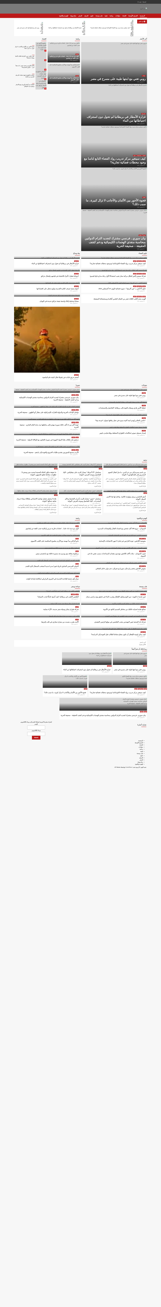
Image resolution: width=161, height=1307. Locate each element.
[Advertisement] (110, 798)
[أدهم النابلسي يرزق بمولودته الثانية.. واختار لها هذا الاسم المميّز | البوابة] (127, 490)
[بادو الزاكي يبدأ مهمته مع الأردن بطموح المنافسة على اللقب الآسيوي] (60, 535)
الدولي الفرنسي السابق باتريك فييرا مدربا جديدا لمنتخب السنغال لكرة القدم (52, 566)
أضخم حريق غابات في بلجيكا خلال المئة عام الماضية (60, 377)
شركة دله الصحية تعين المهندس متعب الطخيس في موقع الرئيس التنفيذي (120, 622)
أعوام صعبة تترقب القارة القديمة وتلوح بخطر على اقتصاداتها (58, 289)
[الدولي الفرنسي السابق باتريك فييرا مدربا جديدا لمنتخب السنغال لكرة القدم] (58, 560)
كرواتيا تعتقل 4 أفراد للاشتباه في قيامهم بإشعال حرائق (60, 276)
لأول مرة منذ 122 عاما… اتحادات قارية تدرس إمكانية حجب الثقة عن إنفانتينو (52, 528)
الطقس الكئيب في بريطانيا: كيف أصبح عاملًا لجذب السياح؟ (58, 597)
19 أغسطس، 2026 (141, 301)
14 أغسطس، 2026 (141, 558)
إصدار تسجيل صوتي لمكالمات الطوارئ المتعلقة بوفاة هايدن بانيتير (122, 433)
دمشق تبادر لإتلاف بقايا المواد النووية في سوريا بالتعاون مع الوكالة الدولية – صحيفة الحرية (47, 440)
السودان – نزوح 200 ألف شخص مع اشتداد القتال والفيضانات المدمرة (122, 528)
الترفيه (86, 16)
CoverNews (128, 767)
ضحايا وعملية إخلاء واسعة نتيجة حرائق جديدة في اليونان (59, 301)
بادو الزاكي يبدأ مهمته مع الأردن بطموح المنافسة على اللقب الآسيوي (55, 541)
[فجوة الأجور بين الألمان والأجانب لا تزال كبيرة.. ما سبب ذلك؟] (114, 188)
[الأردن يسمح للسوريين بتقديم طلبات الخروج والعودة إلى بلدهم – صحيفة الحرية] (58, 446)
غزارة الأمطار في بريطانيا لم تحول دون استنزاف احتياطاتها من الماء (65, 27)
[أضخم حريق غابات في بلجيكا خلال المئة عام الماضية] (47, 339)
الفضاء (144, 155)
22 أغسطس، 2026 (141, 81)
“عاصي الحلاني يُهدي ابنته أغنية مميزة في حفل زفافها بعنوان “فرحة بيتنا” (120, 420)
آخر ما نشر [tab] (143, 642)
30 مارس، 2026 (74, 599)
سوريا (144, 235)
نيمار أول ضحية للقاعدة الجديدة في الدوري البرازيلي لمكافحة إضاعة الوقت (52, 579)
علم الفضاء (139, 155)
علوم (91, 16)
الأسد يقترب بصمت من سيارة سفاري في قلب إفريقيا (60, 622)
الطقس (72, 594)
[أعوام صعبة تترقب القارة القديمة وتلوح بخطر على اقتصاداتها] (63, 282)
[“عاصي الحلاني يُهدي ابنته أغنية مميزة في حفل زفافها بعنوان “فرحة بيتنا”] (126, 414)
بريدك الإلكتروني (36, 730)
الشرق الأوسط (133, 16)
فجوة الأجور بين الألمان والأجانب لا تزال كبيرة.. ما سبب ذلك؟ (65, 692)
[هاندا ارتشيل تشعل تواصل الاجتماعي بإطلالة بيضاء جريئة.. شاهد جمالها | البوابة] (36, 491)
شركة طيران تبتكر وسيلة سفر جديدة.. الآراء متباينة (61, 609)
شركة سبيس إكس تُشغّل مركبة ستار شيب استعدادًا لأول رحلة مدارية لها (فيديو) (118, 276)
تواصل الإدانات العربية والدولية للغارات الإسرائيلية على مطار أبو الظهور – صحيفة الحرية (48, 412)
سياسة (140, 235)
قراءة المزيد (142, 486)
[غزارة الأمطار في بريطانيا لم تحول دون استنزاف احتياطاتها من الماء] (114, 105)
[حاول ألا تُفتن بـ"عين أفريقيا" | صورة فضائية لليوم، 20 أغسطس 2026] (127, 282)
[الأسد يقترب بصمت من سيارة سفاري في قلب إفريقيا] (64, 616)
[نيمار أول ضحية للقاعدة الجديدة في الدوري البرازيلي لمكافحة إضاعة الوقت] (58, 572)
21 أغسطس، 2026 (73, 60)
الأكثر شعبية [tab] (142, 644)
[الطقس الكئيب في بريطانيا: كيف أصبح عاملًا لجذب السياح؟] (63, 591)
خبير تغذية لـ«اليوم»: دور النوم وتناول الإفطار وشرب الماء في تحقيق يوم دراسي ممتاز (116, 597)
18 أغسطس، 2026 (73, 379)
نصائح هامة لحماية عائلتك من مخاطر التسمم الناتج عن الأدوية (124, 609)
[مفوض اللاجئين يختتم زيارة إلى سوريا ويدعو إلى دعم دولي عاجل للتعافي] (126, 562)
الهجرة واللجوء (63, 16)
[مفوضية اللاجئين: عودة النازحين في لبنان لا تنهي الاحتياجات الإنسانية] (127, 535)
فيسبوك (144, 2)
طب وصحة (99, 16)
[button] (15, 15)
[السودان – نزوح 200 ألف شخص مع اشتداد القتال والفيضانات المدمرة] (127, 522)
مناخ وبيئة (73, 16)
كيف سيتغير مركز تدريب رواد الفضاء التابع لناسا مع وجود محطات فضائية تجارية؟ (110, 27)
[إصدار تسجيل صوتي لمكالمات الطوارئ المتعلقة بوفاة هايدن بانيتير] (128, 427)
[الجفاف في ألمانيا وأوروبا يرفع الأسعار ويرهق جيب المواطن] (41, 85)
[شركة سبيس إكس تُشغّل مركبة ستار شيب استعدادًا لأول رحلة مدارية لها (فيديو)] (124, 270)
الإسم (36, 724)
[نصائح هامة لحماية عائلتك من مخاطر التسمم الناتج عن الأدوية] (129, 603)
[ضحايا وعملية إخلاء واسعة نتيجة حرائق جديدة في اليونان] (64, 295)
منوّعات (117, 16)
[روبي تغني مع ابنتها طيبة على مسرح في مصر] (114, 63)
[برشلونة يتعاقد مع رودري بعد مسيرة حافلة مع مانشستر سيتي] (62, 547)
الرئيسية (142, 16)
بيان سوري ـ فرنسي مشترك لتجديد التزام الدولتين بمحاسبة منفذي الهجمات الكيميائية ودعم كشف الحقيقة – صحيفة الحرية (115, 242)
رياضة (111, 16)
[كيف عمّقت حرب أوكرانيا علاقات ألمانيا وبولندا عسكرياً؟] (41, 56)
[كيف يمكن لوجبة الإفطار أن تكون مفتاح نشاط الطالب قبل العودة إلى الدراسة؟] (124, 628)
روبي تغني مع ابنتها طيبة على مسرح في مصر (28, 27)
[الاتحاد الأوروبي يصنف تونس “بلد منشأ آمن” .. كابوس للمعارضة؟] (41, 66)
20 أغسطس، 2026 (141, 290)
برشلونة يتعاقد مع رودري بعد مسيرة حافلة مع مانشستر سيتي (57, 554)
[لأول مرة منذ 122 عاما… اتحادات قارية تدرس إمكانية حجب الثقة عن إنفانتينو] (58, 522)
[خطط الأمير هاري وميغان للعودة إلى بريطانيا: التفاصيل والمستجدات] (128, 402)
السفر (80, 16)
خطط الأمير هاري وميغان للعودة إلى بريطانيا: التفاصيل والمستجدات (122, 408)
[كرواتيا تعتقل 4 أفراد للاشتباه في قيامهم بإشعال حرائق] (64, 270)
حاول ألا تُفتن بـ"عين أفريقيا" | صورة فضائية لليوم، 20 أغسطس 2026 (122, 289)
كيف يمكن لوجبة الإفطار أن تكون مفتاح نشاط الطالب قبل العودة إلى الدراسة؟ (118, 634)
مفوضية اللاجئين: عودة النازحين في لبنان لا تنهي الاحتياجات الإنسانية (122, 541)
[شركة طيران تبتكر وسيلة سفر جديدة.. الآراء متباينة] (65, 603)
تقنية (106, 16)
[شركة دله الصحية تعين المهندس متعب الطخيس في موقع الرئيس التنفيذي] (126, 616)
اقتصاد (124, 16)
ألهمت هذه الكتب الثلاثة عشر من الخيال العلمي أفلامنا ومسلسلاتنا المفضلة (120, 299)
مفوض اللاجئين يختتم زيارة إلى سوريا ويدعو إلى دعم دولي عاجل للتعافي (121, 568)
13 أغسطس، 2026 (141, 570)
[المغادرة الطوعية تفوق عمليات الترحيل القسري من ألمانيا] (41, 75)
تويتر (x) (139, 2)
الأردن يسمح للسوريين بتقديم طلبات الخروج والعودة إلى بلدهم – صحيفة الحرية (51, 452)
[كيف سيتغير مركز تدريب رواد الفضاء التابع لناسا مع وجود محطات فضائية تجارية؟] (114, 146)
